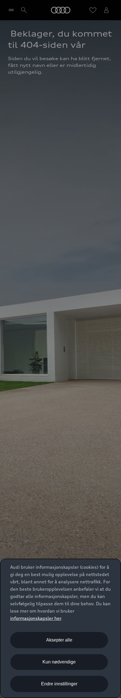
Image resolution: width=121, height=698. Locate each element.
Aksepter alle (59, 640)
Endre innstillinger (59, 683)
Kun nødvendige (59, 662)
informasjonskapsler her (35, 618)
